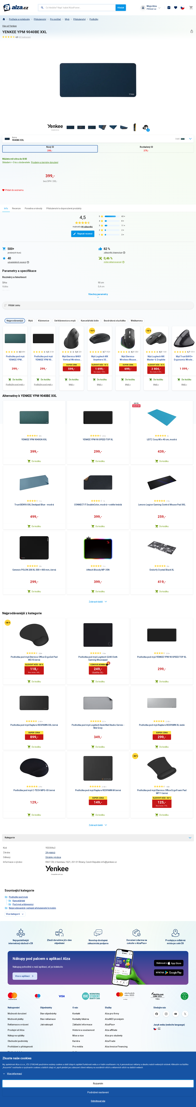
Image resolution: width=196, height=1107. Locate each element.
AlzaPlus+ (110, 1024)
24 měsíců (50, 852)
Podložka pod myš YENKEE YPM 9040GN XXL (15, 358)
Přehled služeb (15, 1052)
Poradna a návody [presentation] (33, 208)
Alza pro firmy (112, 1013)
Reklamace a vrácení (18, 1024)
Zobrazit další (96, 602)
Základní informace (82, 1024)
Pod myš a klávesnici (23, 904)
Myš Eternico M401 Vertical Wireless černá (71, 358)
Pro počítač (55, 19)
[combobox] (77, 7)
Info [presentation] (6, 208)
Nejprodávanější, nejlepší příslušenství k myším (32, 908)
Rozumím (98, 1083)
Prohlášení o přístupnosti (20, 1046)
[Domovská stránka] (3, 19)
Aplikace (76, 1052)
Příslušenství (79, 19)
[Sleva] (92, 331)
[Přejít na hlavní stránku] (15, 7)
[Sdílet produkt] (192, 31)
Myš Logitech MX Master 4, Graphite (156, 358)
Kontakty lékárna (80, 1019)
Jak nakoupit (46, 1024)
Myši (67, 19)
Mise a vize (78, 1035)
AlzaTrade (110, 1041)
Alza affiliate (111, 1030)
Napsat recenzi (84, 233)
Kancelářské (19, 900)
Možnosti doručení (17, 1013)
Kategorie (10, 837)
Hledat (120, 7)
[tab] (6, 208)
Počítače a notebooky (19, 19)
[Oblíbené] (175, 7)
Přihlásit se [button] (151, 9)
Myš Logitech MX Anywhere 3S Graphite (99, 358)
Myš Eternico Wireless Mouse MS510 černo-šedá (127, 358)
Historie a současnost (83, 1030)
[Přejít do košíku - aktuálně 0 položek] (191, 7)
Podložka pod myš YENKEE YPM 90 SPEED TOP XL (43, 358)
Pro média (77, 1046)
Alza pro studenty (113, 1035)
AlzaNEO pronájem (114, 1019)
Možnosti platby (15, 1019)
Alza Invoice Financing (116, 1046)
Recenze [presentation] (16, 208)
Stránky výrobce (53, 857)
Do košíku (36, 461)
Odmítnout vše (98, 1101)
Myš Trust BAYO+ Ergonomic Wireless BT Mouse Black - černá (184, 358)
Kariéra (76, 1041)
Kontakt (76, 1013)
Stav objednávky (48, 1013)
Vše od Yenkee (9, 26)
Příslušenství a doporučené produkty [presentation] (63, 208)
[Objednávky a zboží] (169, 7)
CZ (159, 1028)
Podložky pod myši (15, 384)
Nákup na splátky (16, 1035)
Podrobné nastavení (98, 1092)
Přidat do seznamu (14, 190)
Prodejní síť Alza (16, 1030)
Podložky (94, 19)
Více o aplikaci (22, 976)
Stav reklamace (48, 1019)
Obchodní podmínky (18, 1041)
